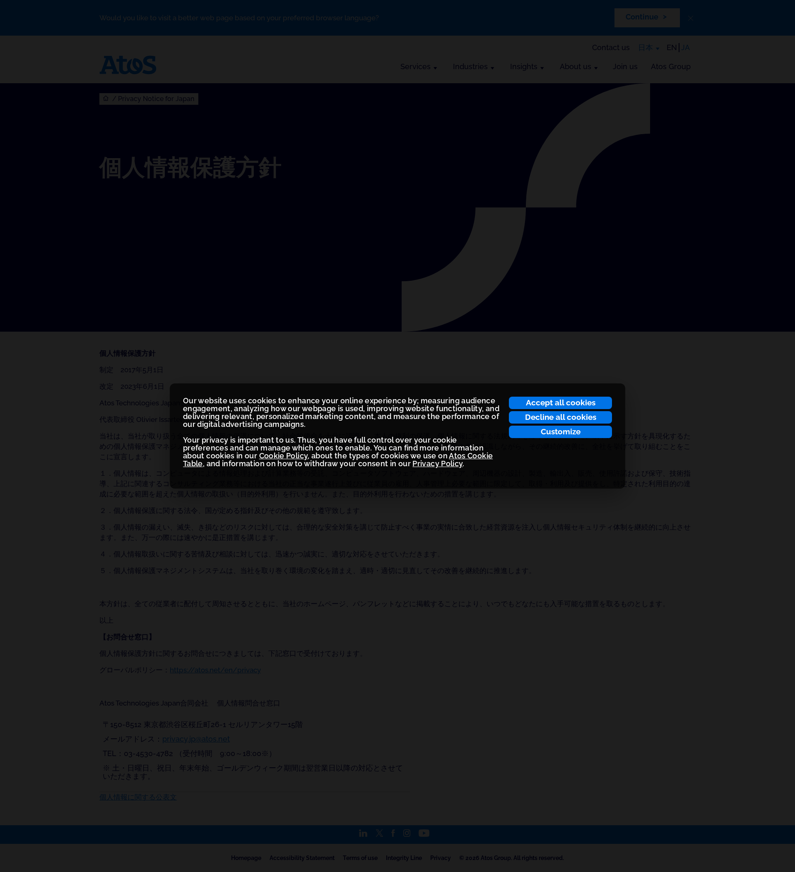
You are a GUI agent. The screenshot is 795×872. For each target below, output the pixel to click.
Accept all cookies (560, 402)
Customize (561, 431)
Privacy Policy (437, 463)
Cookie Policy (283, 455)
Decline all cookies (560, 417)
